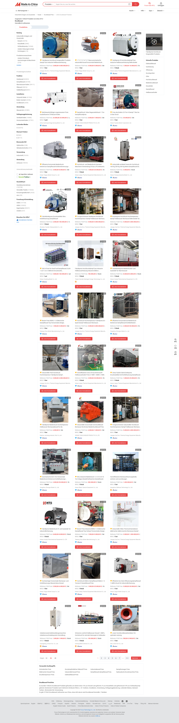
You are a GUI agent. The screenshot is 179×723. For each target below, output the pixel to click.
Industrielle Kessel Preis (72, 672)
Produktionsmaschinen (24, 55)
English (33, 703)
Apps (150, 11)
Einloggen (161, 5)
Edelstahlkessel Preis (71, 675)
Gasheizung (150, 67)
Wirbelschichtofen (24, 148)
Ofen (147, 76)
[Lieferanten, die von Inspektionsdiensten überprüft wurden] (26, 174)
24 (46, 658)
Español (67, 703)
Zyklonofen (22, 145)
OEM (21, 205)
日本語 (54, 703)
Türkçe (136, 703)
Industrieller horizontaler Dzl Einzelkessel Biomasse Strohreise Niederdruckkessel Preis (89, 426)
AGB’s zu (97, 716)
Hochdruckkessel (151, 79)
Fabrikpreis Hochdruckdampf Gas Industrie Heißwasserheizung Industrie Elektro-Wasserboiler (89, 269)
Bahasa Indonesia (153, 703)
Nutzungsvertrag (68, 701)
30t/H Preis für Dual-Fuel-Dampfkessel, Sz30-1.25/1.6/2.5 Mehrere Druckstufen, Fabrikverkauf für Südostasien (55, 269)
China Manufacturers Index (85, 706)
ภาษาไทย (129, 703)
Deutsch (73, 703)
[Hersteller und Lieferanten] (26, 4)
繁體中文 (47, 703)
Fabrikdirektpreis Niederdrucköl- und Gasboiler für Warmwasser (122, 269)
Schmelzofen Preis (45, 669)
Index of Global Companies (118, 706)
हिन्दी (124, 703)
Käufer (131, 11)
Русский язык (96, 703)
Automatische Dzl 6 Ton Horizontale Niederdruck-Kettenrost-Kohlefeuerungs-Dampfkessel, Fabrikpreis (53, 478)
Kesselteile (149, 86)
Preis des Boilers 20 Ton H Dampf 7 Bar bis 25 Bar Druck (124, 113)
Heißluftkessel (23, 90)
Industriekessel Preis (97, 669)
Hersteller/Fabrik (25, 190)
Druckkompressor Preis (46, 675)
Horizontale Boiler (25, 120)
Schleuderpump (25, 46)
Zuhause (22, 163)
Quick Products (71, 706)
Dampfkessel (150, 89)
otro (19, 195)
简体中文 (39, 703)
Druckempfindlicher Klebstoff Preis (76, 669)
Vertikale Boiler (24, 118)
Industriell (22, 155)
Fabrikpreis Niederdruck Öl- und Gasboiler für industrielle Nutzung (55, 530)
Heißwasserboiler (151, 92)
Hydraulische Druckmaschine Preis (127, 672)
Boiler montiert (24, 100)
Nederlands (117, 703)
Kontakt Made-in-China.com (98, 701)
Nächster (135, 658)
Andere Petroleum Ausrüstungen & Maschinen (26, 60)
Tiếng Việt (143, 703)
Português (81, 703)
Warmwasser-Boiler (26, 84)
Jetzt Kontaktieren (50, 78)
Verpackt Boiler (24, 97)
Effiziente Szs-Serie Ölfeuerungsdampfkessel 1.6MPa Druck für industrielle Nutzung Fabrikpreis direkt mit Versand (125, 582)
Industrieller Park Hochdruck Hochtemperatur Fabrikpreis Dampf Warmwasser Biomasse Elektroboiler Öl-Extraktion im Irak (52, 374)
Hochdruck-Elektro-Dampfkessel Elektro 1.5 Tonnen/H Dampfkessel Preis (90, 582)
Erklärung (59, 701)
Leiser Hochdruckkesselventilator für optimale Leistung (123, 634)
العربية (110, 703)
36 (51, 658)
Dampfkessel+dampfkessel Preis (101, 672)
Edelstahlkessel (151, 63)
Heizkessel (23, 79)
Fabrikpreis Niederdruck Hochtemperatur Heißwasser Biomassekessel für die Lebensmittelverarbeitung (54, 426)
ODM (21, 203)
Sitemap (110, 701)
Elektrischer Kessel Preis (47, 672)
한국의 (104, 703)
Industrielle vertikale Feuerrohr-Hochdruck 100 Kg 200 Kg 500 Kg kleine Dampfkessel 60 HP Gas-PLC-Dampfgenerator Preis (124, 165)
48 (55, 658)
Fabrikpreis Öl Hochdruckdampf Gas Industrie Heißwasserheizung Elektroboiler (123, 61)
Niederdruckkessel (152, 83)
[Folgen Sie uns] (127, 701)
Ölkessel (22, 87)
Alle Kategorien (22, 11)
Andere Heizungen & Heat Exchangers (26, 50)
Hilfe (142, 11)
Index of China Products (102, 706)
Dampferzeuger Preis (123, 669)
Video (68, 33)
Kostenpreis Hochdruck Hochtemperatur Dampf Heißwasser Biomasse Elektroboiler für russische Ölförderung (125, 217)
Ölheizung (149, 70)
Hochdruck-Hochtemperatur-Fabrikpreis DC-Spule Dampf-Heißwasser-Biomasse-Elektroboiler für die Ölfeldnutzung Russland (90, 322)
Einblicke (117, 701)
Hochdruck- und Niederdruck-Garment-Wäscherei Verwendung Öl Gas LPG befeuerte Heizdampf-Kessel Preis (89, 165)
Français (60, 703)
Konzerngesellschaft (25, 193)
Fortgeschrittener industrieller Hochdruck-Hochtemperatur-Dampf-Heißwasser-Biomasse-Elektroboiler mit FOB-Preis (125, 426)
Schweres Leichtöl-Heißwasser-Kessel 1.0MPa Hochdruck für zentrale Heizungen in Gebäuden (90, 634)
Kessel (22, 41)
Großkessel (22, 103)
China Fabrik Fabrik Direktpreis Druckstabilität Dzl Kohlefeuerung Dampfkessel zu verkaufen (125, 374)
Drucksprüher (150, 73)
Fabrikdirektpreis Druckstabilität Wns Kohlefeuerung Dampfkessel (53, 217)
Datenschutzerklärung (81, 701)
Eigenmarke (23, 208)
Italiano (88, 703)
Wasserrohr (23, 110)
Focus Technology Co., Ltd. (87, 710)
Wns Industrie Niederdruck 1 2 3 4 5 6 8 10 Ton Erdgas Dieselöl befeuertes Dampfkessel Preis (89, 478)
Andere (19, 65)
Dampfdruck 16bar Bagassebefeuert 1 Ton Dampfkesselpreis (89, 113)
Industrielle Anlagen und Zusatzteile (24, 37)
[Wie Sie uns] (123, 701)
